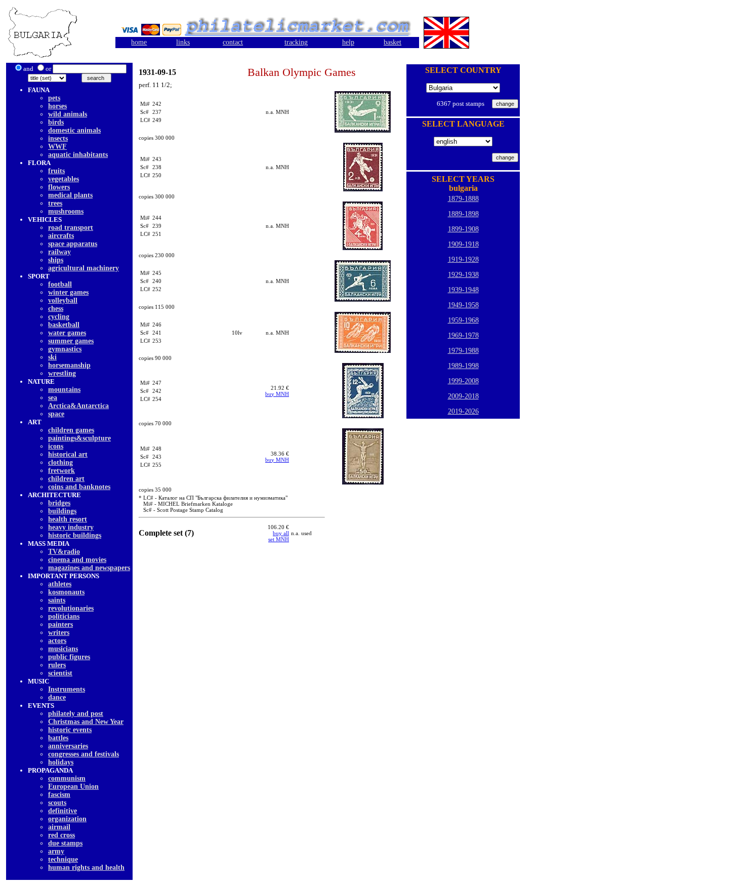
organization (67, 819)
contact (233, 42)
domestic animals (74, 130)
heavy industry (71, 527)
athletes (59, 584)
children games (71, 430)
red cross (61, 835)
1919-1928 (463, 259)
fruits (56, 171)
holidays (60, 762)
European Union (73, 786)
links (183, 42)
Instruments (66, 689)
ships (55, 260)
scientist (60, 673)
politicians (63, 616)
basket (392, 42)
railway (59, 252)
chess (55, 308)
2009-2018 (463, 396)
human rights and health (86, 867)
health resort (67, 519)
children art (66, 478)
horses (57, 106)
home (139, 42)
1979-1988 (463, 350)
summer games (71, 341)
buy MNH (277, 394)
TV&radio (64, 551)
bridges (59, 503)
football (60, 284)
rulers (57, 665)
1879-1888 (463, 199)
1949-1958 (463, 305)
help (348, 42)
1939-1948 (463, 290)
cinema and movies (77, 559)
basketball (63, 325)
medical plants (70, 195)
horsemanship (69, 365)
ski (52, 357)
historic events (70, 730)
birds (56, 122)
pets (54, 98)
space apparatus (72, 244)
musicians (63, 649)
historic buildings (74, 535)
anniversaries (68, 746)
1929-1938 (463, 274)
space (56, 414)
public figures (69, 657)
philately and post (75, 713)
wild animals (67, 114)
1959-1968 (463, 320)
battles (58, 738)
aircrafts (61, 235)
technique (63, 859)
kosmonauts (66, 592)
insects (58, 138)
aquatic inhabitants (78, 154)
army (56, 851)
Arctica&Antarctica (78, 406)
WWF (57, 146)
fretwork (61, 470)
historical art (68, 454)
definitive (62, 811)
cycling (58, 316)
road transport (70, 227)
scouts (57, 803)
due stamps (65, 843)
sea (52, 397)
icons (55, 446)
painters (60, 624)
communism (67, 778)
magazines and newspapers (89, 568)
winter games (68, 292)
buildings (62, 511)
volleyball (62, 300)
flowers (59, 187)
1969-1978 (463, 335)
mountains (64, 389)
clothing (60, 462)
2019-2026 (463, 411)
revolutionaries (71, 608)
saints (56, 600)
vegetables (63, 179)
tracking (296, 42)
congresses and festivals (83, 754)
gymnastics (64, 349)
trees (55, 203)
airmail (59, 827)
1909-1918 (463, 244)
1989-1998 (463, 366)
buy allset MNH (278, 536)
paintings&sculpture (79, 438)
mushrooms (66, 211)
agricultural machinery (83, 268)
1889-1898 (463, 214)
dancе (57, 697)
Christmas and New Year (85, 722)
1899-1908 (463, 229)
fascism (59, 794)
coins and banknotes (79, 487)
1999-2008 (463, 381)
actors (57, 641)
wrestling (62, 373)
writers (58, 632)
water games (67, 333)
